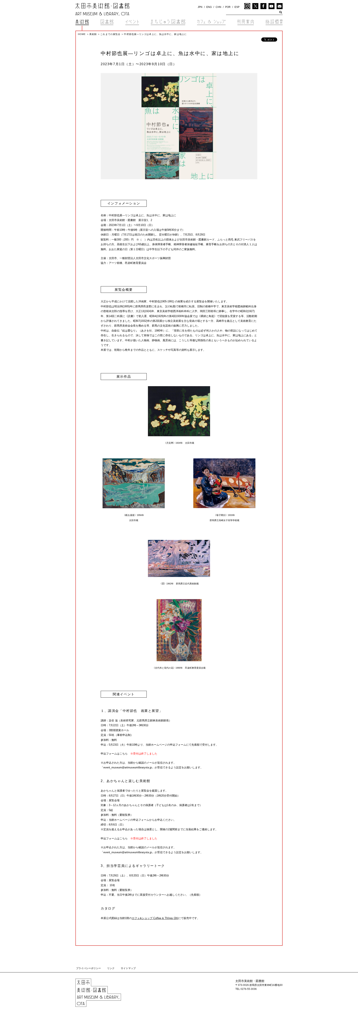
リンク (111, 968)
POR (228, 7)
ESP (237, 7)
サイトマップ (128, 968)
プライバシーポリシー (88, 968)
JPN (200, 7)
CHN (218, 7)
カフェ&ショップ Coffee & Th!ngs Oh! (155, 918)
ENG (209, 7)
